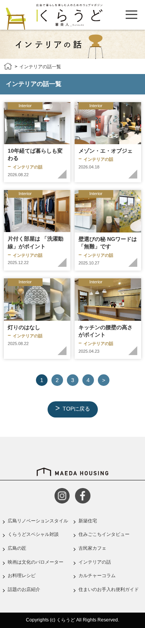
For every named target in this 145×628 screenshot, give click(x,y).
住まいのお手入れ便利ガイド (108, 589)
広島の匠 (17, 548)
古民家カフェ (92, 548)
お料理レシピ (22, 575)
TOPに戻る (76, 409)
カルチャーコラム (97, 575)
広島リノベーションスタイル (38, 521)
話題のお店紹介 (24, 589)
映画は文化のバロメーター (35, 562)
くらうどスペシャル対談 (33, 534)
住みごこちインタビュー (104, 534)
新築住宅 (87, 521)
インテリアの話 (94, 562)
